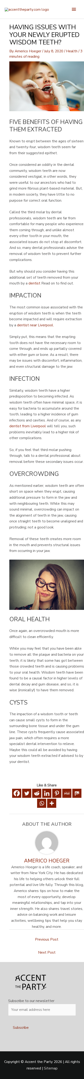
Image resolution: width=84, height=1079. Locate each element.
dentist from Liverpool (27, 426)
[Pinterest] (56, 793)
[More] (51, 803)
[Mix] (76, 793)
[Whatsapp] (41, 803)
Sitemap (51, 1068)
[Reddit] (36, 793)
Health (71, 51)
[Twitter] (26, 793)
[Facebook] (16, 793)
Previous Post (46, 939)
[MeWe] (66, 793)
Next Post (47, 952)
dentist (34, 283)
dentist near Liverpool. (35, 325)
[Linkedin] (46, 793)
